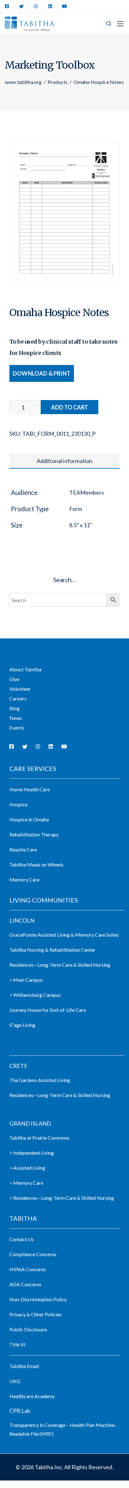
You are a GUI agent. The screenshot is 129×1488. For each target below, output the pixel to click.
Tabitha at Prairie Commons (39, 1138)
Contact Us (21, 1239)
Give (14, 679)
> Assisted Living (27, 1168)
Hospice (18, 804)
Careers (18, 698)
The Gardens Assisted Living (39, 1080)
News (15, 718)
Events (16, 728)
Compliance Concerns (32, 1254)
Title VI (17, 1344)
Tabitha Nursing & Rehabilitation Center (52, 950)
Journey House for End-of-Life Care (47, 1010)
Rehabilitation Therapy (34, 834)
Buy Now (69, 407)
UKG (14, 1381)
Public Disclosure (28, 1329)
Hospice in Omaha (29, 819)
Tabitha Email (24, 1366)
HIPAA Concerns (27, 1269)
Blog (14, 708)
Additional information (65, 460)
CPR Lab (19, 1410)
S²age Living (22, 1025)
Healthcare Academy (32, 1396)
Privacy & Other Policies (35, 1314)
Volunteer (20, 689)
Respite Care (23, 849)
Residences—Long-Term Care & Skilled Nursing (59, 965)
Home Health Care (29, 789)
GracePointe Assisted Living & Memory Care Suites (64, 935)
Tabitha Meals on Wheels (36, 864)
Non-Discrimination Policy (38, 1299)
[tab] (64, 461)
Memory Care (24, 879)
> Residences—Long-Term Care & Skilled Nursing (61, 1198)
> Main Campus (26, 980)
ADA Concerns (25, 1284)
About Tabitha (25, 669)
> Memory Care (26, 1183)
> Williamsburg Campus (35, 995)
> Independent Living (31, 1153)
